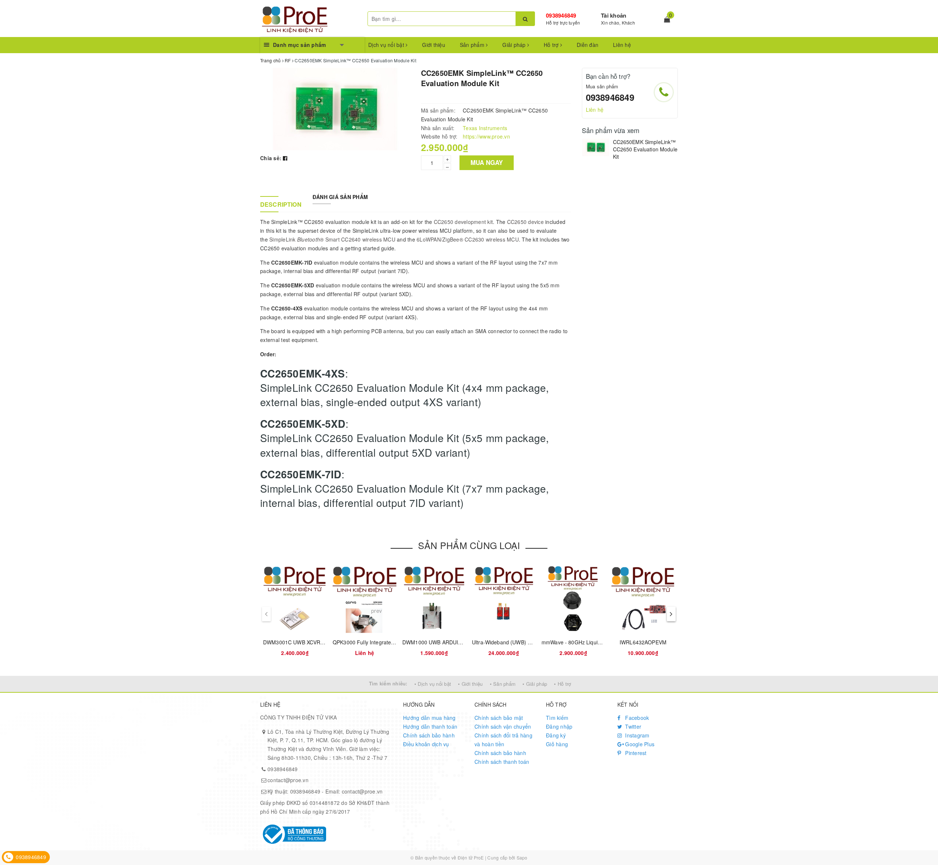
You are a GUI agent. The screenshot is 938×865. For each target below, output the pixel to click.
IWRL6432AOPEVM (643, 642)
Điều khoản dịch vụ (426, 744)
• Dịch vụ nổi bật (432, 683)
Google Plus (639, 744)
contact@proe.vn (288, 780)
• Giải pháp (534, 683)
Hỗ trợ (552, 44)
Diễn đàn (587, 44)
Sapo (522, 857)
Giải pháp (514, 44)
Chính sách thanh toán (501, 761)
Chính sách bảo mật (498, 717)
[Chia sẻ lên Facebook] (285, 158)
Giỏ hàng (557, 744)
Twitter (632, 726)
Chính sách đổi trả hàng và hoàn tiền (503, 740)
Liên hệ (622, 44)
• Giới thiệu (470, 683)
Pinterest (635, 753)
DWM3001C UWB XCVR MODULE (303, 642)
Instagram (637, 735)
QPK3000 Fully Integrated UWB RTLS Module (387, 642)
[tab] (280, 193)
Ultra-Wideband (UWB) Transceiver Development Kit (534, 642)
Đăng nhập (559, 726)
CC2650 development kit (463, 221)
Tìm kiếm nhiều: (388, 683)
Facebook (636, 717)
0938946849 (561, 15)
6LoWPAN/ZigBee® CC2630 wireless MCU (468, 239)
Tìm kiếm (557, 717)
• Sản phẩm (503, 683)
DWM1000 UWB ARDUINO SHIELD (444, 642)
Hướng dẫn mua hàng (429, 717)
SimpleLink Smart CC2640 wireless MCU (332, 239)
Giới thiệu (433, 44)
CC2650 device (525, 221)
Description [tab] (281, 204)
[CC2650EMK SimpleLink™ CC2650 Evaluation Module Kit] (595, 147)
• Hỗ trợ (562, 683)
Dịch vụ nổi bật (387, 44)
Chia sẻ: (270, 158)
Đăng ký (556, 735)
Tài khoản (613, 15)
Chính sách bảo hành (429, 735)
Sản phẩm (473, 44)
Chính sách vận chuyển (502, 726)
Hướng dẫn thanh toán (430, 726)
